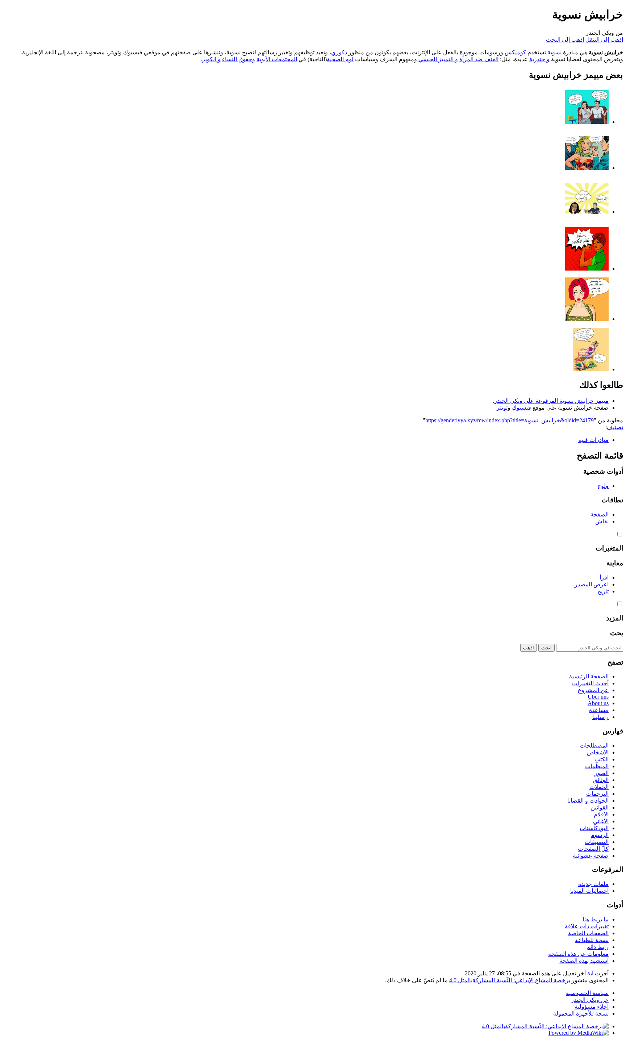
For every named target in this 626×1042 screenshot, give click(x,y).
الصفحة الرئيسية (589, 676)
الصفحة (599, 514)
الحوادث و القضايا (588, 801)
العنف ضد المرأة (478, 59)
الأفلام (601, 814)
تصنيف (615, 427)
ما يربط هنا (596, 919)
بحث (616, 633)
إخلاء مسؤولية (592, 1007)
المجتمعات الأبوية (276, 59)
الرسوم (600, 835)
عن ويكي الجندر (590, 1000)
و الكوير (211, 59)
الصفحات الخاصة (588, 933)
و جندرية (539, 59)
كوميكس (515, 52)
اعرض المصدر (592, 584)
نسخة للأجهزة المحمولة (581, 1013)
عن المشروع (593, 690)
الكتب (601, 759)
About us (598, 703)
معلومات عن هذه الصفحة (578, 954)
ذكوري (339, 52)
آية (589, 973)
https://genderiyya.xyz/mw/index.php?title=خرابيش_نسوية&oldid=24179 (509, 420)
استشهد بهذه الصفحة (584, 961)
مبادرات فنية (593, 440)
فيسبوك (521, 408)
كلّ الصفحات (593, 849)
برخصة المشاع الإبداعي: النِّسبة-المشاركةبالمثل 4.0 (509, 980)
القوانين (599, 807)
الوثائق (601, 780)
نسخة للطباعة (592, 940)
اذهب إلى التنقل (604, 40)
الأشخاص (598, 752)
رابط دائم (598, 947)
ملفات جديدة (593, 884)
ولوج (603, 486)
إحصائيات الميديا (589, 891)
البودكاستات (594, 828)
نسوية (554, 52)
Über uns (598, 697)
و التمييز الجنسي (438, 59)
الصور (601, 773)
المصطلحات (594, 745)
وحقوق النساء (238, 59)
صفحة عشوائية (591, 856)
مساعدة (599, 710)
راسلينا (600, 717)
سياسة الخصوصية (587, 993)
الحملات (599, 787)
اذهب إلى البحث (565, 40)
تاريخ (603, 591)
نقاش (602, 521)
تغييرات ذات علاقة (587, 926)
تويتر (502, 408)
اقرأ (604, 577)
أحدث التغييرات (590, 683)
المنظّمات (597, 766)
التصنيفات (597, 842)
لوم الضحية (340, 59)
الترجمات (597, 794)
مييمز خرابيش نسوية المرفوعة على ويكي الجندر (551, 401)
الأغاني (601, 821)
